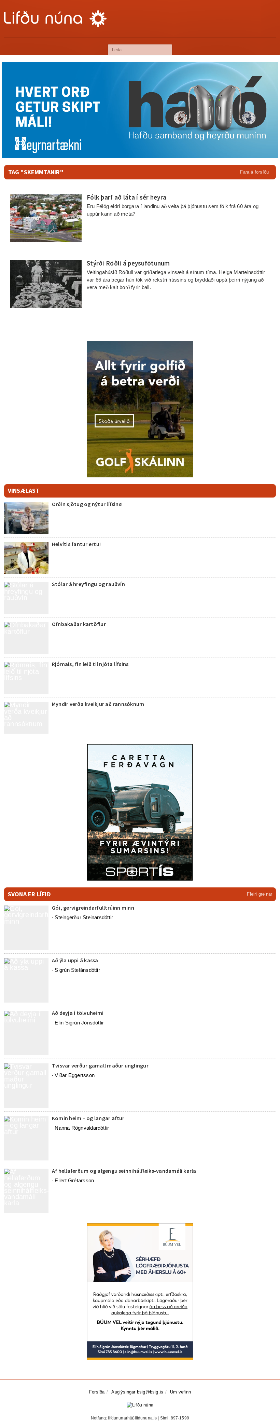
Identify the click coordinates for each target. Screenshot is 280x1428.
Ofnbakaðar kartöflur (79, 624)
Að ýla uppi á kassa (75, 960)
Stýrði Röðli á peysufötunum (128, 263)
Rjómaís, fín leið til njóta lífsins (90, 664)
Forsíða (96, 1392)
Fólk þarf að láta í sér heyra (126, 197)
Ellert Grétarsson (74, 1180)
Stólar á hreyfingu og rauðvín (88, 584)
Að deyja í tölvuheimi (78, 1012)
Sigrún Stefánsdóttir (77, 970)
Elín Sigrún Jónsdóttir (79, 1022)
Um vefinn (180, 1392)
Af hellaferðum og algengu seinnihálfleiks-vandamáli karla (124, 1170)
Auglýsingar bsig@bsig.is (137, 1392)
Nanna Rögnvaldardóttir (82, 1128)
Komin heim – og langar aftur (88, 1118)
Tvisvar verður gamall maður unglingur (100, 1065)
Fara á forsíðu (254, 172)
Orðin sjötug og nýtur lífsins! (87, 504)
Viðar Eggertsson (75, 1075)
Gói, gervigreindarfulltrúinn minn (93, 907)
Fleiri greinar (259, 894)
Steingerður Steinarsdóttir (84, 917)
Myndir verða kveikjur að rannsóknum (98, 704)
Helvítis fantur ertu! (76, 544)
